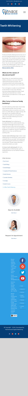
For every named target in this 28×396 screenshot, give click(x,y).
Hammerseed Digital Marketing (14, 329)
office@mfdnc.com (18, 1)
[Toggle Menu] (24, 12)
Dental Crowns (6, 184)
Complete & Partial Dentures (10, 171)
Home (21, 285)
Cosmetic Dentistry (7, 177)
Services (22, 292)
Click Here (13, 212)
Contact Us (22, 307)
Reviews (22, 303)
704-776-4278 (9, 1)
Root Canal (6, 161)
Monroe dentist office (8, 67)
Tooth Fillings (6, 164)
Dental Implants (22, 296)
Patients (22, 300)
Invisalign (5, 180)
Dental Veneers (7, 174)
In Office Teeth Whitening (9, 187)
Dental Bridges (6, 167)
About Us (22, 289)
